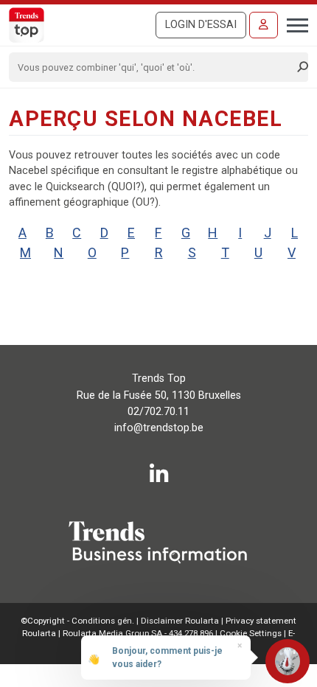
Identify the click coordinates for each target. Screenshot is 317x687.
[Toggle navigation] (293, 23)
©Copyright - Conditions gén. (77, 620)
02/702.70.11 (158, 411)
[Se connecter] (263, 25)
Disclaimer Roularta (180, 620)
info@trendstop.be (158, 428)
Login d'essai (201, 24)
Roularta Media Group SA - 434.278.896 (139, 633)
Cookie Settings (252, 633)
